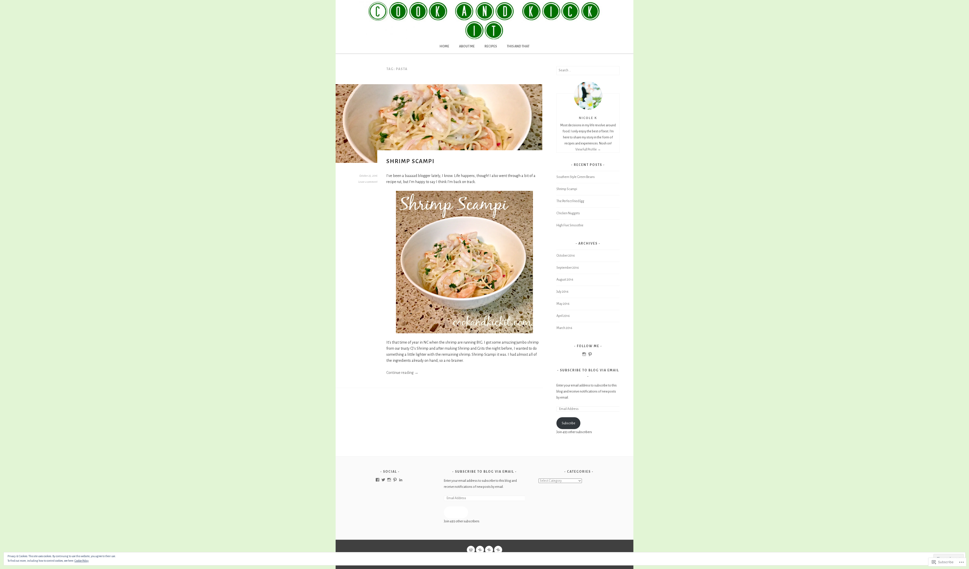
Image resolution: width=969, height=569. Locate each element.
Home (444, 46)
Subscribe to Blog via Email (589, 370)
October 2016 (565, 255)
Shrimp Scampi (410, 161)
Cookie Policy (81, 560)
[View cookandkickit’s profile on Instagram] (389, 480)
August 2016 (564, 279)
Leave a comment (368, 181)
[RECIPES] (489, 550)
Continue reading (402, 373)
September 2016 (567, 267)
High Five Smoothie (569, 225)
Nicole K (588, 117)
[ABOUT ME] (480, 550)
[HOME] (471, 550)
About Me (467, 46)
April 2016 (563, 316)
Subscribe (568, 423)
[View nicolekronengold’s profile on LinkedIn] (401, 480)
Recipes (490, 46)
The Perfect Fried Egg (570, 201)
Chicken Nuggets (568, 213)
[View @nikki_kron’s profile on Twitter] (383, 480)
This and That (518, 46)
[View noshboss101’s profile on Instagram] (584, 354)
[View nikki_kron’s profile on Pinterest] (590, 354)
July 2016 (562, 291)
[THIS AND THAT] (498, 550)
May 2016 (563, 304)
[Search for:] (588, 70)
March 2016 (564, 328)
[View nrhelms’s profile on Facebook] (377, 480)
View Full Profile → (588, 149)
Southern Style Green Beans (575, 177)
